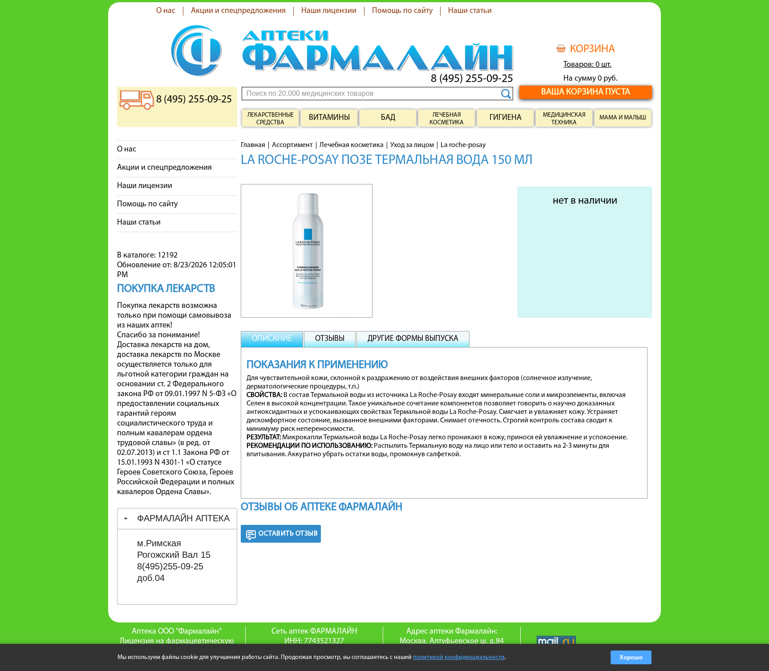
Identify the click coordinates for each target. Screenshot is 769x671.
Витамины (329, 118)
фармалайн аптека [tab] (183, 518)
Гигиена (506, 118)
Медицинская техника (564, 119)
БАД (388, 118)
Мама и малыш (622, 118)
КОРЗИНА (592, 49)
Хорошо (631, 657)
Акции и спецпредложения (238, 11)
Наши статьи (470, 11)
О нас (165, 11)
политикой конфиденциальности (459, 657)
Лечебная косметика (446, 119)
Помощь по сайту (402, 11)
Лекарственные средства (270, 119)
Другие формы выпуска (413, 339)
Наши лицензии (328, 11)
